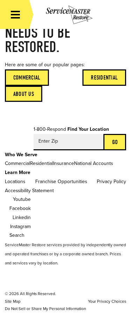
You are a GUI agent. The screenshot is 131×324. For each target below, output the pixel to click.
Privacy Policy (111, 181)
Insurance (63, 163)
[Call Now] (121, 14)
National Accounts (93, 163)
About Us (23, 94)
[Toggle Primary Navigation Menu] (15, 14)
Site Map (13, 301)
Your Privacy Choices (107, 301)
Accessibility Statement (29, 191)
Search (16, 235)
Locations (15, 181)
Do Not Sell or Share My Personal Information (45, 308)
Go (115, 142)
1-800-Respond (50, 129)
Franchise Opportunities (61, 181)
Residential (104, 77)
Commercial (27, 77)
